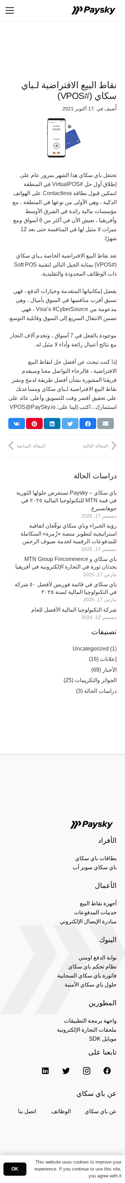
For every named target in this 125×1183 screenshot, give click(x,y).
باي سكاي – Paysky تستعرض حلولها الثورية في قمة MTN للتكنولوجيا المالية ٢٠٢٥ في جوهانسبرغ (66, 500)
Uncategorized (91, 649)
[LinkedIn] (45, 1070)
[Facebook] (107, 1070)
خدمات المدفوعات (95, 912)
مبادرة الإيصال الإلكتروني (88, 921)
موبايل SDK (103, 1039)
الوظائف (61, 1111)
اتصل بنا (27, 1111)
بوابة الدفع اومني (97, 957)
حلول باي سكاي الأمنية (91, 985)
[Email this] (105, 423)
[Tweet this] (70, 423)
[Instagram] (86, 1070)
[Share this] (88, 423)
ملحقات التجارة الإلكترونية (87, 1030)
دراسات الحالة (100, 691)
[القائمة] (9, 10)
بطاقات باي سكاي (96, 858)
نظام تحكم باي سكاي (92, 967)
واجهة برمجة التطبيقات (90, 1021)
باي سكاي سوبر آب (95, 867)
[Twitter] (65, 1070)
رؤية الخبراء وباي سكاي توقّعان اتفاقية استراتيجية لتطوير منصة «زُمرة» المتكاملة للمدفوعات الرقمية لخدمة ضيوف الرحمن (68, 533)
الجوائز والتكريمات (96, 680)
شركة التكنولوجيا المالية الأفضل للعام (74, 610)
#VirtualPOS (67, 184)
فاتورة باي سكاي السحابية (87, 976)
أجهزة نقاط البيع (98, 903)
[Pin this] (34, 423)
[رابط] (93, 10)
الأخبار (109, 670)
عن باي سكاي (101, 1111)
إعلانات (108, 659)
